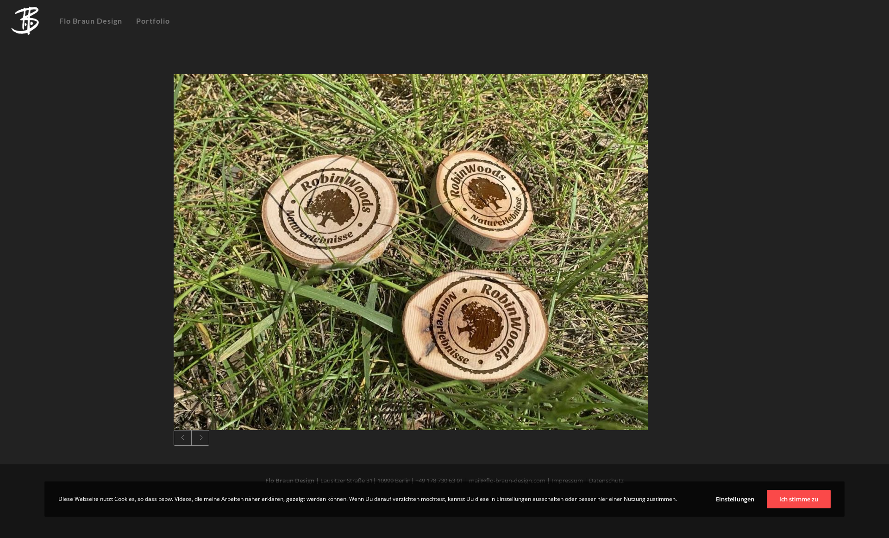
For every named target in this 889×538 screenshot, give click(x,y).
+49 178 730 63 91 (439, 480)
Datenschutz (606, 480)
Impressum (567, 480)
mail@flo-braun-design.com (507, 480)
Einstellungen (735, 499)
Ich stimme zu (798, 499)
